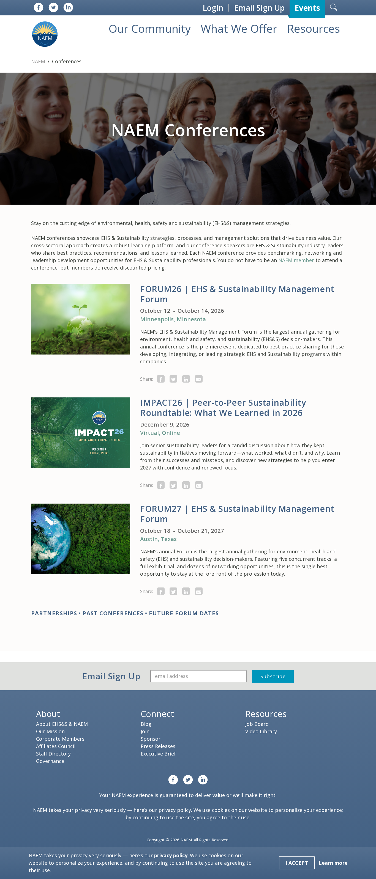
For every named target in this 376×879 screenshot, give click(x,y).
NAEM (39, 61)
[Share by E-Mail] (199, 379)
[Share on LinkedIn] (186, 379)
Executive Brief (158, 753)
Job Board (257, 724)
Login (213, 7)
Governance (50, 761)
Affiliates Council (55, 746)
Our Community (150, 28)
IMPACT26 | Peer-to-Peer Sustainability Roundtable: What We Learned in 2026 (223, 407)
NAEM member (296, 260)
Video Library (261, 731)
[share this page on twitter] (173, 379)
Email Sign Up (259, 7)
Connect (157, 713)
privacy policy (175, 810)
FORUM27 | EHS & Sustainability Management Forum (237, 513)
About (48, 713)
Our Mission (50, 731)
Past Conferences (113, 613)
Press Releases (158, 746)
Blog (146, 724)
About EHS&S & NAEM (62, 724)
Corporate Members (60, 738)
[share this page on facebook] (161, 379)
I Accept (296, 862)
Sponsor (150, 738)
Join (145, 731)
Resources (313, 28)
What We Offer (239, 28)
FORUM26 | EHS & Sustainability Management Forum (237, 294)
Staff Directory (53, 753)
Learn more (333, 862)
